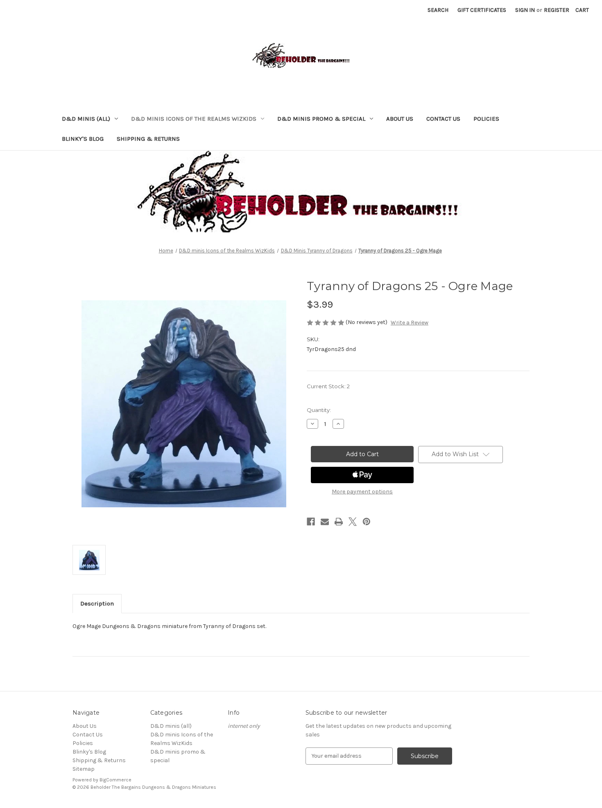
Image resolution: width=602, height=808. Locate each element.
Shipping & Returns (148, 138)
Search (438, 10)
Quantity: (319, 410)
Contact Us (443, 118)
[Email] (325, 521)
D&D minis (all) (86, 118)
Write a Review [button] (409, 322)
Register (556, 10)
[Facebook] (311, 521)
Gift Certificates (481, 10)
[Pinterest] (366, 521)
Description (97, 603)
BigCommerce (115, 780)
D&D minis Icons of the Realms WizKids (193, 118)
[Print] (339, 521)
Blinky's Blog (83, 138)
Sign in (525, 10)
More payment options (362, 491)
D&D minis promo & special (321, 118)
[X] (353, 521)
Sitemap (83, 768)
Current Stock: (328, 386)
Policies (486, 118)
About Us (399, 118)
